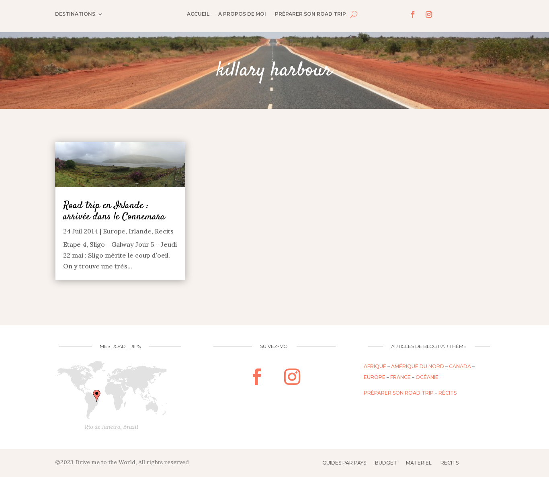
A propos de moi (242, 14)
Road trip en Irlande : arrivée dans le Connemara (114, 211)
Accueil (198, 14)
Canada (460, 366)
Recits (164, 231)
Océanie (427, 377)
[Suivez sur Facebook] (412, 14)
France (400, 377)
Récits (447, 393)
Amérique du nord (417, 366)
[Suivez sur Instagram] (428, 14)
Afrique (375, 366)
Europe (114, 231)
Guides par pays (344, 463)
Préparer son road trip (310, 14)
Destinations (75, 14)
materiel (419, 463)
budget (386, 463)
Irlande (140, 231)
